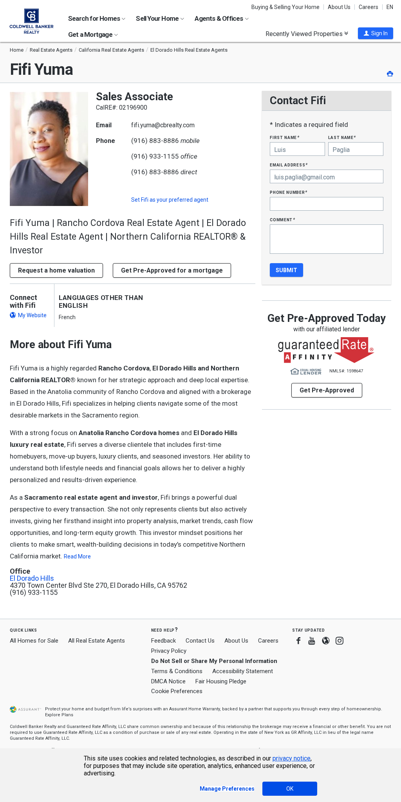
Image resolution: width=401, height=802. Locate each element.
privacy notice (292, 758)
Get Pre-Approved (327, 390)
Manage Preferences (227, 788)
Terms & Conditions (176, 671)
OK (289, 789)
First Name (284, 137)
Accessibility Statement (242, 671)
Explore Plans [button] (59, 714)
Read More (77, 556)
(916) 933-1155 (155, 156)
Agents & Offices (219, 18)
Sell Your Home (158, 18)
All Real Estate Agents (96, 640)
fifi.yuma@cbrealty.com (163, 125)
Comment (282, 219)
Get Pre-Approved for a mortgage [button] (172, 270)
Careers (368, 7)
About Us (339, 7)
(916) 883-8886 (155, 141)
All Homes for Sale (34, 640)
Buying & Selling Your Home (285, 7)
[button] (375, 33)
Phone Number (288, 192)
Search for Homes (94, 18)
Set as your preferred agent (169, 200)
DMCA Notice (168, 681)
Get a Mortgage (91, 34)
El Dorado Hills (32, 578)
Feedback (163, 641)
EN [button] (390, 7)
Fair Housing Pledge (220, 681)
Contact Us (200, 640)
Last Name (342, 137)
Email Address (289, 165)
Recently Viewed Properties (305, 33)
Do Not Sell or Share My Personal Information (214, 661)
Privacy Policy (168, 650)
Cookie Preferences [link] (176, 691)
